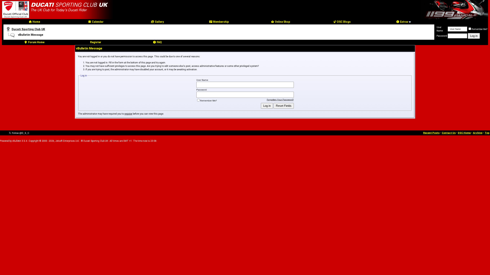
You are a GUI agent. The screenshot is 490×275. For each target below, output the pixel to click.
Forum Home (36, 42)
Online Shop (282, 21)
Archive (477, 132)
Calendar (97, 21)
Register (95, 42)
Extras (403, 21)
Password (442, 36)
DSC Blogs (343, 21)
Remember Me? (479, 29)
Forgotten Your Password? (280, 100)
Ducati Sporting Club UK (28, 29)
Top (487, 132)
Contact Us (449, 132)
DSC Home (464, 132)
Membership (220, 21)
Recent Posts (431, 132)
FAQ (159, 42)
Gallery (159, 21)
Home (36, 21)
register (128, 113)
